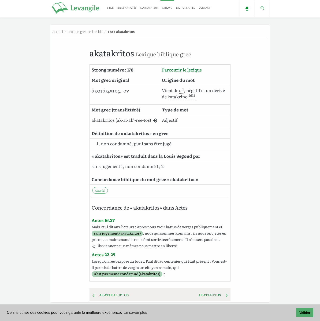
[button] (155, 120)
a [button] (181, 90)
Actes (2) (100, 190)
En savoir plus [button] (135, 312)
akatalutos (211, 294)
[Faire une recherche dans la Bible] (262, 8)
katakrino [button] (181, 96)
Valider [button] (304, 312)
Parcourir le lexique (182, 70)
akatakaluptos (112, 294)
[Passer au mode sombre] (246, 8)
